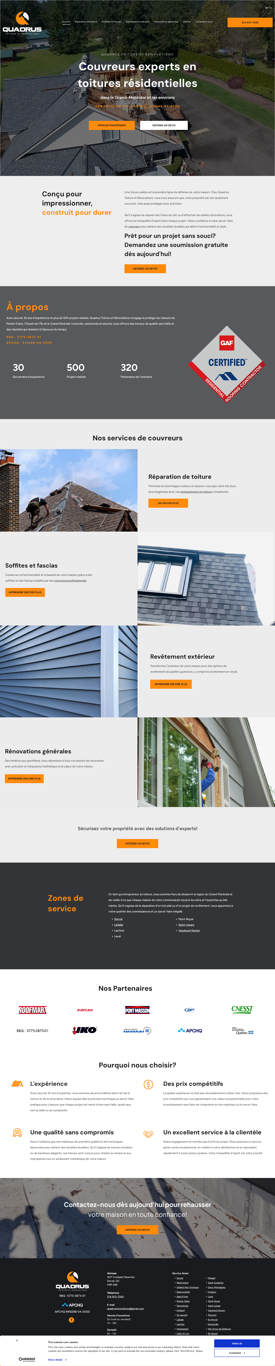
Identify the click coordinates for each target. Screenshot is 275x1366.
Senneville (213, 1324)
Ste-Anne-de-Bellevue (219, 1329)
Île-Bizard (213, 1333)
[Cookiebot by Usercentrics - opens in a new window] (27, 1359)
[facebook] (71, 1320)
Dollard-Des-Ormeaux (188, 1287)
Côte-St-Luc (183, 1333)
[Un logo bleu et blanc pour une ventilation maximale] (137, 1031)
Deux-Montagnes (217, 1287)
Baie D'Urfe (182, 1296)
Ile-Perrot (213, 1319)
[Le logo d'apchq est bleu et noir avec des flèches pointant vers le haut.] (190, 1031)
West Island (182, 1282)
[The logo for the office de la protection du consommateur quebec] (242, 1031)
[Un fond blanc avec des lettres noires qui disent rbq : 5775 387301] (33, 1031)
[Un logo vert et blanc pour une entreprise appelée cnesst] (242, 1010)
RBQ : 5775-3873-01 (72, 1296)
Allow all (237, 1343)
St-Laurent (182, 1315)
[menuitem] (66, 22)
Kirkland (181, 1310)
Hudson (212, 1292)
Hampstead (182, 1329)
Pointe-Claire (183, 1301)
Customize (235, 1352)
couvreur (134, 226)
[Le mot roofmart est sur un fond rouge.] (33, 1010)
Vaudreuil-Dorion (189, 930)
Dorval (118, 919)
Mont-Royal (214, 1301)
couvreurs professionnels (70, 580)
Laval (210, 1296)
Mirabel (211, 1278)
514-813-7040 (115, 1296)
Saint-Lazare (186, 925)
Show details (55, 1359)
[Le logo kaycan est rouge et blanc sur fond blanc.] (85, 1010)
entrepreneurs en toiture (196, 492)
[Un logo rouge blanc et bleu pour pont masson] (137, 1010)
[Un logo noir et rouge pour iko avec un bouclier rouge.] (85, 1031)
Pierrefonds (182, 1306)
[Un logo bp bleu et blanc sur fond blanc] (190, 1010)
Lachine (180, 1324)
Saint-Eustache (215, 1282)
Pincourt (212, 1315)
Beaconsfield (183, 1292)
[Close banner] (17, 1340)
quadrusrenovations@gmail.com (125, 1308)
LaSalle (118, 925)
